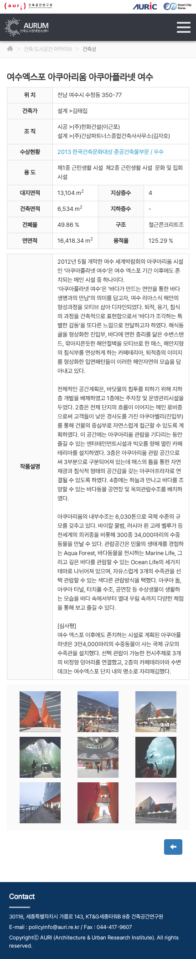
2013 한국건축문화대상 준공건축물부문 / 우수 (110, 151)
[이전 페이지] (173, 847)
